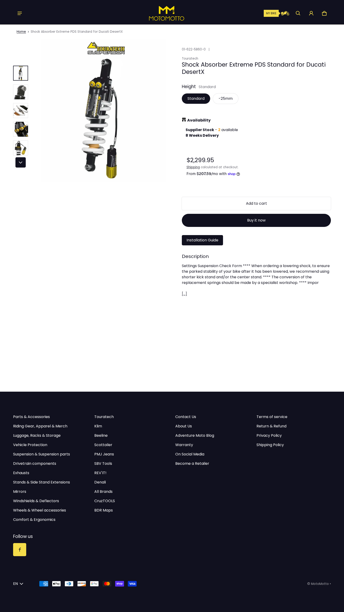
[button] (298, 13)
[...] (184, 294)
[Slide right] (20, 162)
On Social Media (189, 454)
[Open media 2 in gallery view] (20, 91)
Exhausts (21, 473)
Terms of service (271, 416)
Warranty (184, 444)
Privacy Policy (269, 435)
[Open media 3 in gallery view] (20, 110)
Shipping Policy (270, 444)
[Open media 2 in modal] (103, 110)
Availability (199, 120)
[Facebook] (19, 549)
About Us (183, 426)
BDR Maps (103, 510)
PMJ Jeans (104, 454)
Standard (196, 98)
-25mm (226, 98)
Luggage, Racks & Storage (37, 435)
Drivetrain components (34, 463)
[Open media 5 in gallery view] (20, 147)
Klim (98, 426)
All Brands (103, 491)
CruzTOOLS (104, 501)
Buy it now (256, 220)
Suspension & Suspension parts (41, 454)
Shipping (193, 167)
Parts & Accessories (31, 416)
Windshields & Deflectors (36, 501)
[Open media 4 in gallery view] (20, 129)
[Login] (311, 13)
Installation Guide (202, 240)
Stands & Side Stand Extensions (41, 482)
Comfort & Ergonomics (34, 519)
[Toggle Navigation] (19, 13)
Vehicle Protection (30, 444)
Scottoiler (103, 444)
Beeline (101, 435)
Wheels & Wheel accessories (39, 510)
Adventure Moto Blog (194, 435)
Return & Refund (271, 426)
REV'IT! (100, 473)
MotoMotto (320, 584)
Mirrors (19, 491)
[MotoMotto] (150, 13)
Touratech (104, 416)
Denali (100, 482)
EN (15, 583)
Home (21, 31)
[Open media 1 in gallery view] (20, 73)
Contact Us (185, 416)
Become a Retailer (192, 463)
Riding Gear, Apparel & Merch (40, 426)
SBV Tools (103, 463)
